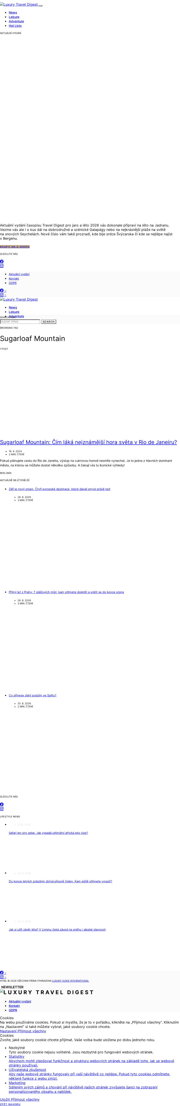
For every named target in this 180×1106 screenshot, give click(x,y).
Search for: (8, 317)
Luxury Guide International (70, 980)
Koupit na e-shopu (15, 246)
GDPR (12, 283)
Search (48, 321)
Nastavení (9, 1031)
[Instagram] (2, 266)
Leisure (14, 17)
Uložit (5, 1099)
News (13, 12)
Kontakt (14, 278)
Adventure (16, 21)
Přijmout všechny (32, 1031)
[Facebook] (2, 261)
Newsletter (12, 987)
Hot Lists (15, 25)
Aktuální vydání (19, 274)
